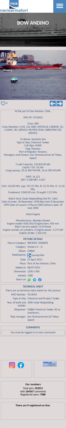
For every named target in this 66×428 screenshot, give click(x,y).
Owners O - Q (34, 247)
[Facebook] (40, 279)
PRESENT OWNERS (37, 243)
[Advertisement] (33, 349)
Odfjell (31, 251)
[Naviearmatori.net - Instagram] (12, 368)
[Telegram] (34, 279)
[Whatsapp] (29, 279)
